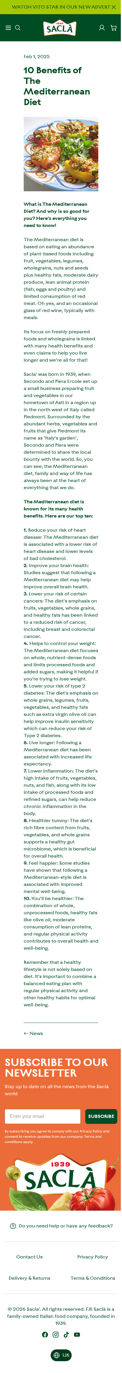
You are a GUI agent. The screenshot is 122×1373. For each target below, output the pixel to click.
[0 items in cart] (113, 27)
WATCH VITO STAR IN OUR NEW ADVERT (61, 7)
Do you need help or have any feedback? (66, 1226)
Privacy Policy (92, 1257)
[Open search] (17, 27)
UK (65, 1355)
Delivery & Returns (29, 1278)
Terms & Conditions (92, 1278)
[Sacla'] (60, 27)
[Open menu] (8, 28)
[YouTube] (77, 1335)
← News (33, 1033)
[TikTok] (66, 1335)
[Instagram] (56, 1335)
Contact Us (29, 1257)
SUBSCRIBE (101, 1116)
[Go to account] (101, 27)
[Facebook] (45, 1335)
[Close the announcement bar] (113, 7)
